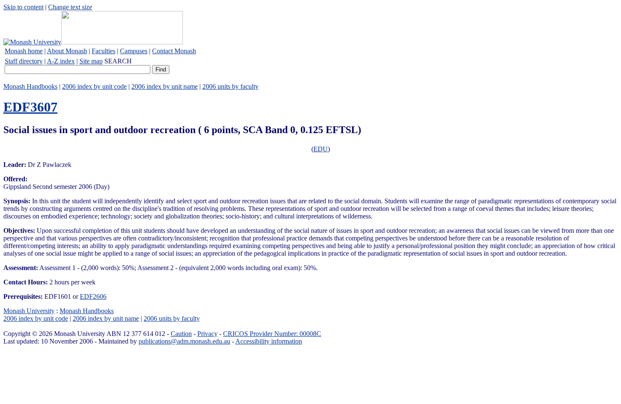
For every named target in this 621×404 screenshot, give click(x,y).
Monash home (24, 51)
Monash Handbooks (30, 86)
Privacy (207, 333)
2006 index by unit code (94, 86)
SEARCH (118, 61)
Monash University (28, 310)
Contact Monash (174, 51)
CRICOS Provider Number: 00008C (272, 333)
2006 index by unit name (164, 86)
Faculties (103, 51)
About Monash (67, 51)
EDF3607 (30, 107)
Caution (181, 333)
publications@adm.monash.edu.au (184, 341)
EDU (320, 149)
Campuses (133, 51)
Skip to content (23, 7)
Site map (91, 61)
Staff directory (24, 61)
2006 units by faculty (230, 86)
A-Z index (61, 61)
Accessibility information (268, 341)
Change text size (70, 7)
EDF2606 (93, 296)
